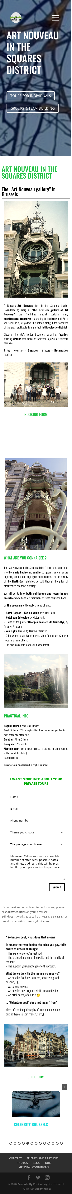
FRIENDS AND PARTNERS (43, 1158)
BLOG (36, 1163)
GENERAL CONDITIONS (34, 1167)
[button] (64, 1087)
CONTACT (15, 1158)
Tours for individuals (30, 95)
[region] (36, 1114)
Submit (57, 887)
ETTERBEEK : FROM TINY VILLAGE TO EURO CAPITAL (34, 1127)
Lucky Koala (43, 1189)
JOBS (48, 1163)
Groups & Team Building (32, 108)
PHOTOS (22, 1163)
